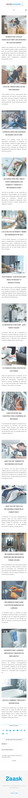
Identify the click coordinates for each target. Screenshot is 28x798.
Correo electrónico (8, 749)
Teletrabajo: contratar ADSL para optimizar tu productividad (14, 279)
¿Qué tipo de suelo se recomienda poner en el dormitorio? (14, 509)
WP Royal (16, 787)
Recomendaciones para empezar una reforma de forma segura (14, 557)
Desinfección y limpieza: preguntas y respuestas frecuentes (14, 653)
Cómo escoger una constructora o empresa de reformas (14, 416)
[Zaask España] (14, 778)
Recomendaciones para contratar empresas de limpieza (14, 605)
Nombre (4, 744)
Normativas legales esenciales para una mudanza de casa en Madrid (14, 39)
